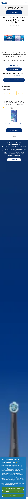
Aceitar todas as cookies (13, 488)
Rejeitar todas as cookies (13, 491)
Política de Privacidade (16, 478)
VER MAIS (15, 65)
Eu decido (13, 495)
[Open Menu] (26, 2)
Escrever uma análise (14, 79)
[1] (13, 136)
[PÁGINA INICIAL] (4, 3)
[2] (15, 136)
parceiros (7, 466)
